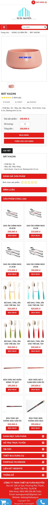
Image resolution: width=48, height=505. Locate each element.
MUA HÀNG (24, 135)
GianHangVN (29, 504)
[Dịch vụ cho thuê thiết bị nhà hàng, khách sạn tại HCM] (24, 24)
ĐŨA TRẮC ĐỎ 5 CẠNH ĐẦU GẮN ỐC (35, 381)
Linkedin (32, 102)
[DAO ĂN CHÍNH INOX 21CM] (35, 213)
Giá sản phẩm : (11, 119)
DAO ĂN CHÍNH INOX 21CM (36, 227)
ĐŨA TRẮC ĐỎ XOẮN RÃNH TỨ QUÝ (12, 381)
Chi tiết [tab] (7, 151)
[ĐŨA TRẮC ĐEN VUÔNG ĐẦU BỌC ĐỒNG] (35, 406)
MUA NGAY (12, 236)
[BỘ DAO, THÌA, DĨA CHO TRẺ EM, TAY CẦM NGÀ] (12, 290)
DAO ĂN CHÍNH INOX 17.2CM (12, 265)
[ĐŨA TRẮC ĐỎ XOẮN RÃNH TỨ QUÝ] (12, 367)
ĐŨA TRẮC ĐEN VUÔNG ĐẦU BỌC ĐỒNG (35, 420)
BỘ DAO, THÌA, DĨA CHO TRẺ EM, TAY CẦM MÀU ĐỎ (35, 343)
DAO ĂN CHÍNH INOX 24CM (36, 265)
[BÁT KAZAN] (24, 59)
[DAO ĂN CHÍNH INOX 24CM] (35, 252)
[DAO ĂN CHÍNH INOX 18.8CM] (12, 213)
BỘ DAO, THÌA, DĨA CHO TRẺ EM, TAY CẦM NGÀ (12, 305)
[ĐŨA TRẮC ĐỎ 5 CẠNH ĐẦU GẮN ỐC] (35, 367)
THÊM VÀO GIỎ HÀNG (24, 141)
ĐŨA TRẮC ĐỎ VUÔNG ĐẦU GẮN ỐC (12, 419)
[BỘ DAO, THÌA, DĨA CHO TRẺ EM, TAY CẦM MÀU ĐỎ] (35, 329)
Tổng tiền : (9, 128)
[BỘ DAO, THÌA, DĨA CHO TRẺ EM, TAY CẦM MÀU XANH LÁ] (12, 329)
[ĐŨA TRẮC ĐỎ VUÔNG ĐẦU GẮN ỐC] (12, 406)
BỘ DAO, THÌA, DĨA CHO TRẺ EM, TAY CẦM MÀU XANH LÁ (12, 343)
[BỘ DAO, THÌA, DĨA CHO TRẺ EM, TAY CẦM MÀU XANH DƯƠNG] (35, 290)
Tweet (19, 102)
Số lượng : (9, 124)
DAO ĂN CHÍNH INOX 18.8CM (12, 227)
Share (7, 102)
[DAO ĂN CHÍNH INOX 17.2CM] (12, 252)
